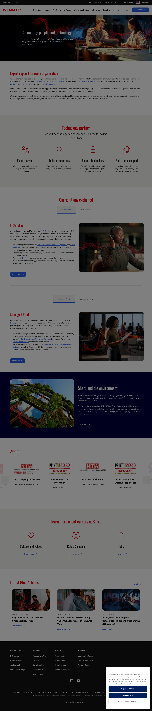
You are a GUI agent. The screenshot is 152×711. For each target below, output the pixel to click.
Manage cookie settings (127, 702)
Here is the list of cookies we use (127, 684)
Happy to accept (127, 689)
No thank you (128, 695)
